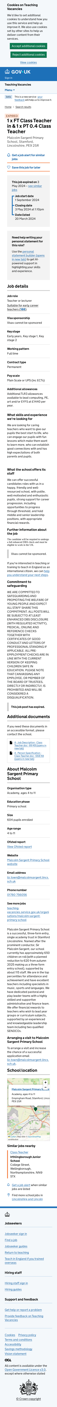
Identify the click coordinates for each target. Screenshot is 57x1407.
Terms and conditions (18, 1339)
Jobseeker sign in (16, 1234)
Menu (8, 90)
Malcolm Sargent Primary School (30, 1089)
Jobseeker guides (16, 1246)
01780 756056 (17, 895)
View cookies (28, 62)
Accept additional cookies (28, 46)
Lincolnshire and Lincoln (27, 1199)
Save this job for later (26, 167)
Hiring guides (13, 1289)
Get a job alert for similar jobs (28, 157)
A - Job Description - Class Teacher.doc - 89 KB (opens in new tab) (30, 745)
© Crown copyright (28, 1399)
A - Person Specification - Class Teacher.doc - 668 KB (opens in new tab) (29, 755)
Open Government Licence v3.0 (25, 1369)
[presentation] (28, 1109)
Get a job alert (21, 1185)
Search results (23, 106)
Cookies (10, 1335)
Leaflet (13, 1136)
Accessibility (13, 1344)
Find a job (11, 1240)
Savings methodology (18, 1349)
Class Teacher (19, 1152)
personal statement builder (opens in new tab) (28, 255)
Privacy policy (27, 1335)
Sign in (8, 77)
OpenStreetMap (34, 1136)
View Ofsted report (19, 846)
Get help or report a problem (23, 1310)
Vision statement (15, 1353)
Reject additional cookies (28, 54)
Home (8, 106)
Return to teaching (17, 1252)
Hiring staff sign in (16, 1283)
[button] (35, 1109)
